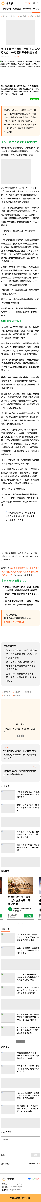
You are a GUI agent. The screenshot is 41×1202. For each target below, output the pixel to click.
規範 (2, 1155)
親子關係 (7, 692)
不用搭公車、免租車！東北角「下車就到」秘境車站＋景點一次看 (28, 1069)
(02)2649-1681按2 (16, 1187)
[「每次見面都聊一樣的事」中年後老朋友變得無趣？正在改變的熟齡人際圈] (8, 978)
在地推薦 (27, 8)
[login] (34, 3)
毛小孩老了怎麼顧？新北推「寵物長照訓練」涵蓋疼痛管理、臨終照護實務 (28, 1095)
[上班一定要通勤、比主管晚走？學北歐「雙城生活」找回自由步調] (8, 951)
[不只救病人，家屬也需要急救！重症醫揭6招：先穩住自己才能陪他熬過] (8, 1031)
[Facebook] (22, 736)
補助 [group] (31, 16)
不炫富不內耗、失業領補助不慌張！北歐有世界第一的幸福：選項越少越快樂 (28, 1017)
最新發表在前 (33, 1163)
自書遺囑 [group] (22, 16)
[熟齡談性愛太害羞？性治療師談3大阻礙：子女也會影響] (8, 848)
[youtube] (37, 1179)
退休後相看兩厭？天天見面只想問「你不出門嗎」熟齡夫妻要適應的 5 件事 (28, 937)
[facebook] (29, 1179)
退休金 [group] (13, 16)
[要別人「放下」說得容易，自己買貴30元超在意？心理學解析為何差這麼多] (8, 991)
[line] (33, 1179)
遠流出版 (16, 56)
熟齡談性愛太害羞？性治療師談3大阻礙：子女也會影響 (28, 847)
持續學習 (17, 8)
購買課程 (27, 3)
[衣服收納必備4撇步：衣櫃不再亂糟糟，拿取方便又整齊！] (8, 808)
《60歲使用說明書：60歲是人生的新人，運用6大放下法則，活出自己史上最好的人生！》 (20, 571)
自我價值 (28, 692)
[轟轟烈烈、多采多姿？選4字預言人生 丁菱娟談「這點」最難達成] (8, 835)
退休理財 (7, 8)
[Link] (18, 736)
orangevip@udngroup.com (19, 1184)
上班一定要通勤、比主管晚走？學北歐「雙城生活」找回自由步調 (28, 950)
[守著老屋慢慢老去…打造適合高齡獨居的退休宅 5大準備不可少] (8, 795)
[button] (38, 3)
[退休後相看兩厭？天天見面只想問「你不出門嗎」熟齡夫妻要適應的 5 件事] (8, 938)
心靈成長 (17, 692)
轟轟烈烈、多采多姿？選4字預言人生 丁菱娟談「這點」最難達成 (28, 834)
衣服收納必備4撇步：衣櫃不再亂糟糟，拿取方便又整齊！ (28, 807)
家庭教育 (17, 695)
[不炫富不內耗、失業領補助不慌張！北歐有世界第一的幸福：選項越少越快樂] (8, 1018)
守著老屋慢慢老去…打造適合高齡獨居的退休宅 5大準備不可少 (28, 794)
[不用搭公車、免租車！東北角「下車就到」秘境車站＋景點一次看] (8, 1069)
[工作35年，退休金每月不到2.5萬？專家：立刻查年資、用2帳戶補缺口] (8, 1109)
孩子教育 (7, 695)
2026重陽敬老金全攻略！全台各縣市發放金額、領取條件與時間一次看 (28, 1055)
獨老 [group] (38, 16)
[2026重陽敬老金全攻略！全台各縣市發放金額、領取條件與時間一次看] (8, 1056)
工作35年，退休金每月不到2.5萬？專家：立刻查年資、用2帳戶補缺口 (28, 1109)
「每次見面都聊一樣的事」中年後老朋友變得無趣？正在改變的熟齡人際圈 (28, 977)
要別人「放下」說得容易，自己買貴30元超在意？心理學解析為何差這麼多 (28, 990)
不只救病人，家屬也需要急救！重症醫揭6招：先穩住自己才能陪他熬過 (28, 1030)
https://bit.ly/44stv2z (14, 621)
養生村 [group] (4, 16)
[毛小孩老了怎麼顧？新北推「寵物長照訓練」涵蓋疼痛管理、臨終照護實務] (8, 1096)
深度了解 (28, 916)
